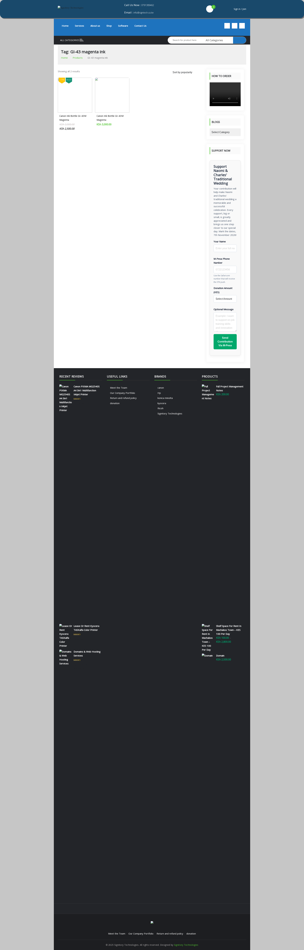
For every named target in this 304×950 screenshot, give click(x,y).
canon (161, 387)
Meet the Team (118, 387)
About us (95, 25)
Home (65, 25)
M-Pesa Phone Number (222, 260)
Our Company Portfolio (122, 392)
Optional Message (224, 309)
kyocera (162, 403)
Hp (159, 392)
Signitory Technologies (170, 413)
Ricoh (160, 408)
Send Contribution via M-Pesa (225, 341)
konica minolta (165, 398)
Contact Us (140, 25)
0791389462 (147, 5)
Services (79, 25)
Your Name (220, 241)
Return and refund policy (123, 398)
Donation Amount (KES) (223, 290)
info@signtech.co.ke (143, 12)
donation (115, 403)
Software (123, 25)
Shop (109, 25)
